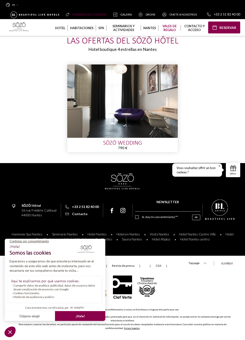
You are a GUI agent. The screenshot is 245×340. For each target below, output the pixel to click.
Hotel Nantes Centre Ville (197, 234)
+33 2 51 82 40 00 (227, 14)
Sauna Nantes (132, 239)
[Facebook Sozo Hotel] (111, 211)
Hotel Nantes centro (195, 239)
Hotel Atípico (161, 239)
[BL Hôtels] (36, 14)
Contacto (80, 214)
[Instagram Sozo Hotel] (122, 211)
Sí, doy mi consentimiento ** (160, 217)
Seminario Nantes (65, 234)
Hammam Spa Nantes (27, 234)
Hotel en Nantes (128, 234)
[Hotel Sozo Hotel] (19, 27)
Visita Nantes (159, 234)
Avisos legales (132, 328)
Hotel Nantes (97, 234)
